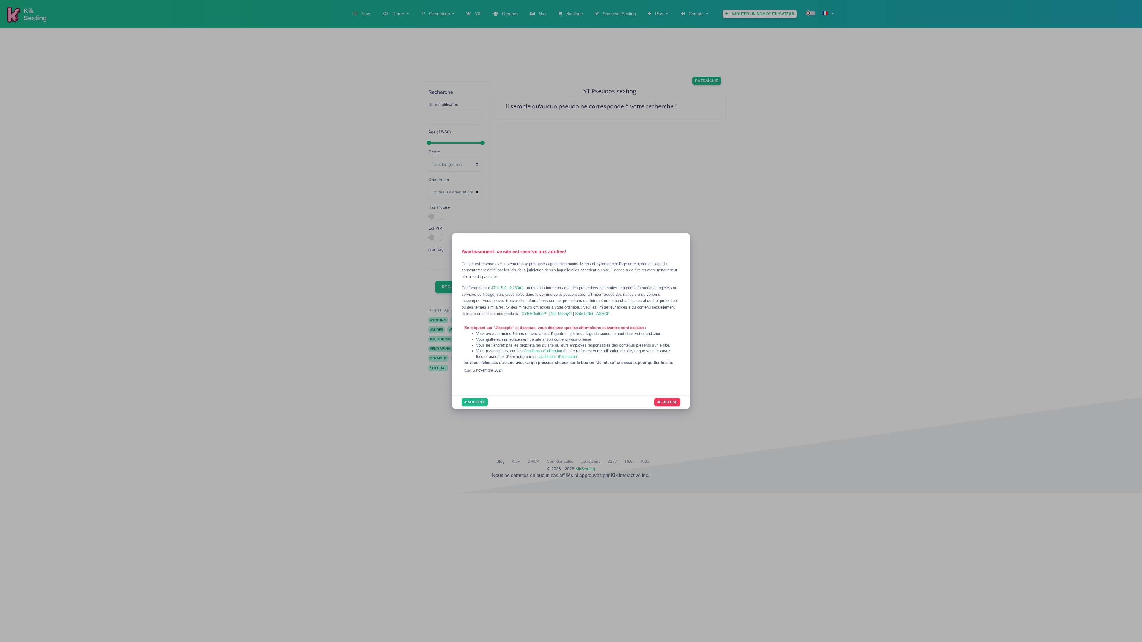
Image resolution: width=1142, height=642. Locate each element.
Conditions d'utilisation (543, 351)
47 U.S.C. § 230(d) (508, 288)
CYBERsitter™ (535, 313)
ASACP (603, 313)
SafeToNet (584, 313)
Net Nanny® (562, 313)
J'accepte (474, 402)
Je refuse (667, 402)
